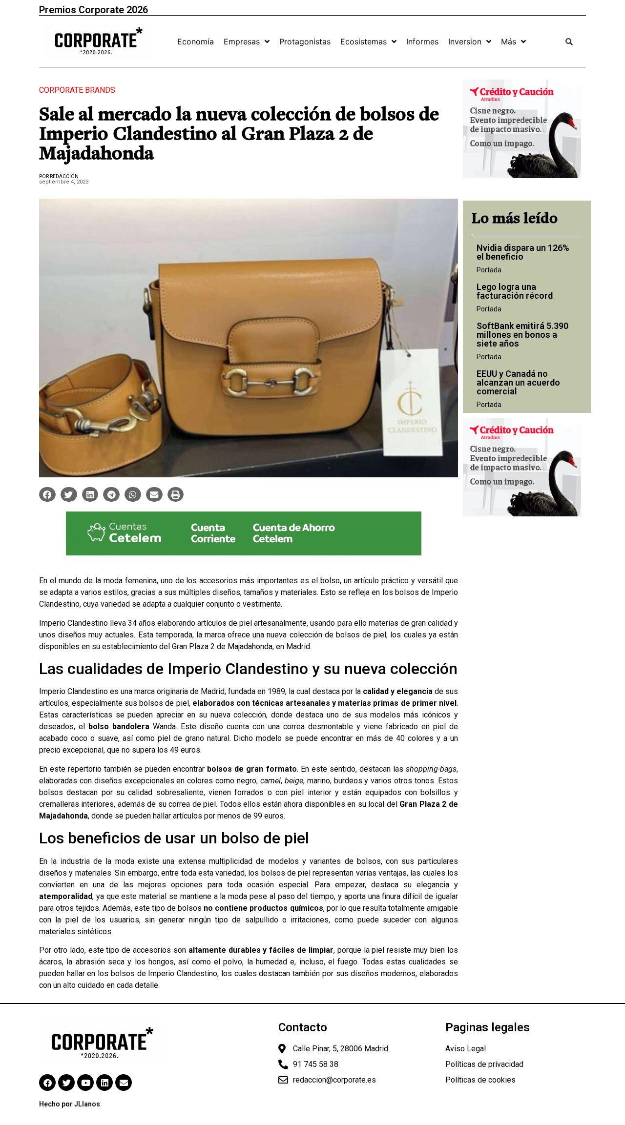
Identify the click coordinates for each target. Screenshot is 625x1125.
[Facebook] (47, 1082)
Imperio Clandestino (73, 623)
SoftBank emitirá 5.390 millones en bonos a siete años (522, 334)
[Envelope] (123, 1082)
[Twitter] (66, 1082)
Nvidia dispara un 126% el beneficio (523, 252)
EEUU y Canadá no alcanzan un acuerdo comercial (518, 382)
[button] (47, 494)
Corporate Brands (77, 90)
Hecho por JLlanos (69, 1104)
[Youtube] (85, 1082)
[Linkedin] (104, 1082)
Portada (489, 270)
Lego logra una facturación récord (515, 291)
